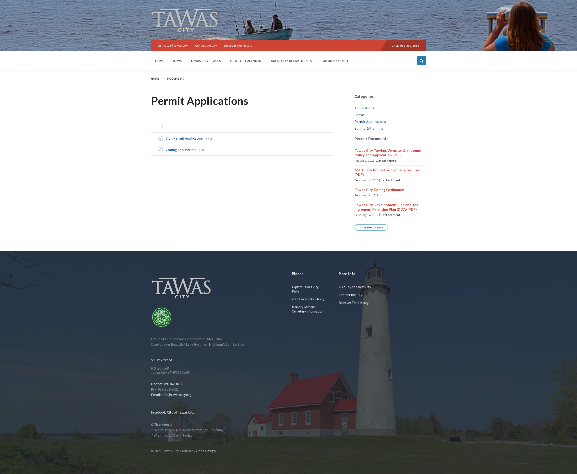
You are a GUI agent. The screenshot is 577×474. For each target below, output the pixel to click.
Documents (175, 79)
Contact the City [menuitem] (206, 46)
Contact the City (350, 295)
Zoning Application (181, 149)
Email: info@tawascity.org (171, 394)
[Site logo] (185, 31)
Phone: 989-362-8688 (167, 384)
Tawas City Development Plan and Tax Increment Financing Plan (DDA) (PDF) (386, 206)
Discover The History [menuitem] (238, 46)
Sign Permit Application (185, 138)
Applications (364, 108)
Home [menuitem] (159, 61)
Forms (359, 115)
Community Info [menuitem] (334, 61)
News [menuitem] (177, 61)
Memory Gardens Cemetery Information (307, 309)
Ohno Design (206, 451)
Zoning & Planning (369, 128)
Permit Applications (370, 121)
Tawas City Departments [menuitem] (291, 61)
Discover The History (354, 303)
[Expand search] (421, 60)
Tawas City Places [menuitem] (205, 61)
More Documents (371, 227)
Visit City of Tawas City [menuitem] (173, 46)
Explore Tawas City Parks (305, 289)
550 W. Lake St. (162, 360)
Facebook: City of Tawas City (172, 412)
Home (155, 79)
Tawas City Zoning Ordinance (379, 189)
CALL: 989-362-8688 (405, 46)
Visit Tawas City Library (308, 299)
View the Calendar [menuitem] (245, 61)
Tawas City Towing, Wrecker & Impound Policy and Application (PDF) (388, 152)
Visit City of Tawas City (355, 287)
